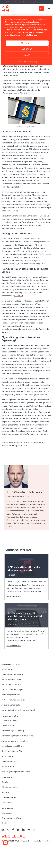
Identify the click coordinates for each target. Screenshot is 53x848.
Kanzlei (4, 782)
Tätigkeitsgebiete (9, 787)
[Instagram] (8, 829)
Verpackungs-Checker (11, 679)
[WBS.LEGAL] (5, 9)
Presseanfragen (9, 797)
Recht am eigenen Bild (11, 751)
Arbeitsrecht (7, 756)
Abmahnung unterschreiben (14, 741)
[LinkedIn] (23, 829)
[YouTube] (2, 829)
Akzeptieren (27, 43)
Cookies (5, 823)
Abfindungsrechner (10, 694)
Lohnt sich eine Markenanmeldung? (18, 710)
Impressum (6, 813)
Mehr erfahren (14, 596)
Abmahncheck (8, 669)
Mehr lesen (33, 35)
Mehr (27, 55)
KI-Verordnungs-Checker (13, 700)
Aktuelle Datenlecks (10, 705)
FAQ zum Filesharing (11, 684)
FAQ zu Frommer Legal (12, 689)
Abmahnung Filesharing (12, 730)
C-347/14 (18, 295)
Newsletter (6, 802)
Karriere (5, 792)
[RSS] (34, 829)
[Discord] (28, 829)
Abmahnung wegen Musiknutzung (17, 735)
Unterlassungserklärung (12, 746)
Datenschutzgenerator (12, 674)
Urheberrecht (8, 725)
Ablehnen (27, 49)
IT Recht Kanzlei (9, 720)
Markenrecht (7, 766)
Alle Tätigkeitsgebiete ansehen (15, 771)
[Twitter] (18, 829)
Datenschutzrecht (10, 761)
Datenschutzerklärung (12, 818)
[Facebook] (13, 829)
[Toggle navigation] (49, 8)
